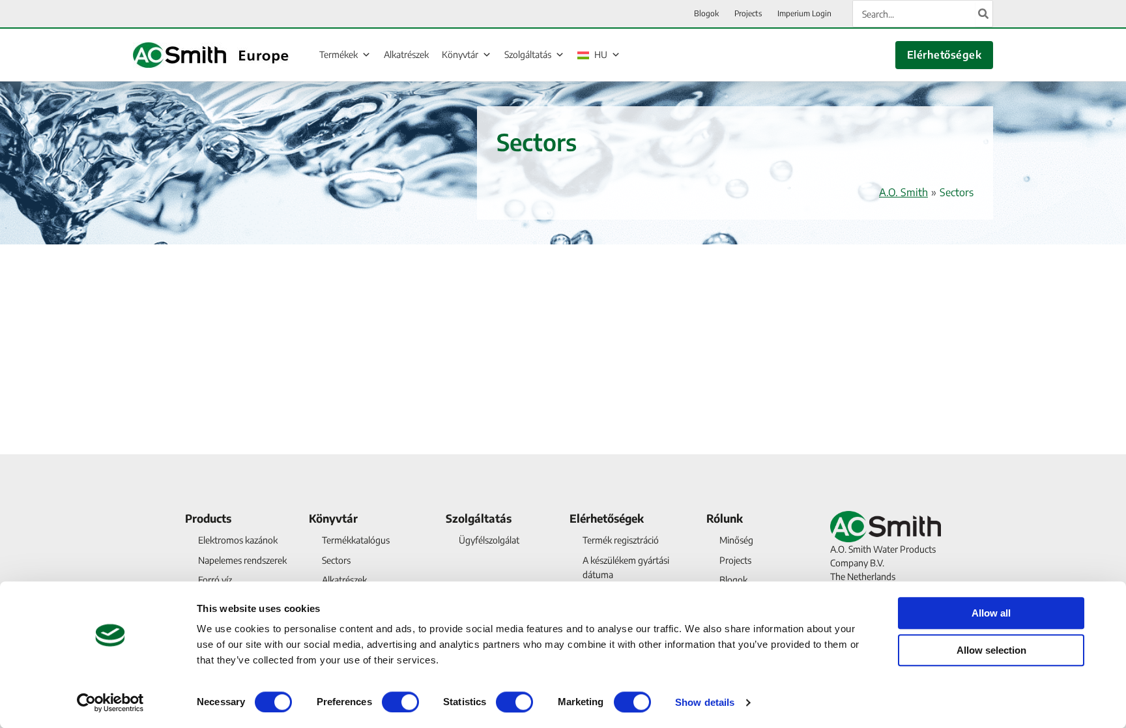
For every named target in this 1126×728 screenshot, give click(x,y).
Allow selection (991, 650)
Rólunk (724, 518)
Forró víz (215, 579)
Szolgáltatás (527, 54)
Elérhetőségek (944, 54)
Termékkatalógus (356, 540)
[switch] (400, 702)
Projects (735, 560)
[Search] (983, 14)
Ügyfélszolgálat (489, 540)
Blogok (733, 579)
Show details (704, 702)
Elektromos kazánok (238, 540)
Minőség (736, 540)
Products (208, 518)
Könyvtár (460, 54)
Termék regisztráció (621, 540)
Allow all (991, 613)
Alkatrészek (406, 54)
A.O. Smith (903, 192)
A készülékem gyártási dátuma (626, 567)
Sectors (336, 560)
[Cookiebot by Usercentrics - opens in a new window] (110, 702)
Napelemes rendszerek (242, 560)
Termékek (338, 54)
